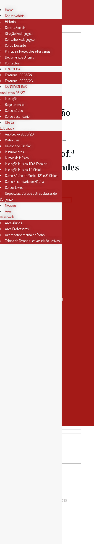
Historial (10, 21)
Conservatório (15, 15)
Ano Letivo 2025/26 (19, 134)
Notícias (10, 205)
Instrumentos (14, 152)
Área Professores (17, 229)
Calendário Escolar (18, 146)
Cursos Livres (14, 187)
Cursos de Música (17, 158)
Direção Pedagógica (19, 33)
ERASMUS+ (12, 69)
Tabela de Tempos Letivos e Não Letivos (32, 240)
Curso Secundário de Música (24, 181)
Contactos (12, 63)
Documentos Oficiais (19, 57)
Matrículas (12, 140)
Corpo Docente (15, 45)
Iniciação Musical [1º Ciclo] (23, 169)
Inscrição (11, 98)
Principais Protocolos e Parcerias (27, 51)
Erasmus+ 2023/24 (18, 75)
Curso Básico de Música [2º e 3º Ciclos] (31, 175)
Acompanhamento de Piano (25, 234)
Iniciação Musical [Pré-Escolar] (26, 163)
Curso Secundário (17, 116)
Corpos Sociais (15, 27)
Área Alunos (13, 223)
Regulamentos (15, 104)
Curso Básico (14, 110)
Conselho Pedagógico (20, 39)
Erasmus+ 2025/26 (19, 81)
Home (9, 10)
